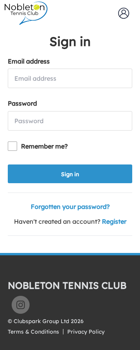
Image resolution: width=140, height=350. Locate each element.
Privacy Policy (86, 331)
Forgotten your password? (70, 206)
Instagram (21, 305)
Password (22, 103)
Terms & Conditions (33, 331)
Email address (29, 61)
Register (114, 221)
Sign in (70, 174)
